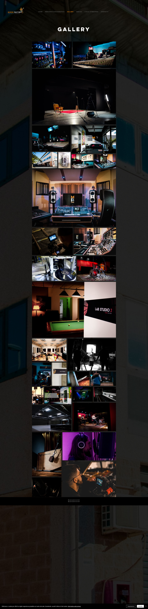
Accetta (140, 606)
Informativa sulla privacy (74, 606)
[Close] (146, 606)
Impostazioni (131, 606)
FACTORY (15, 12)
